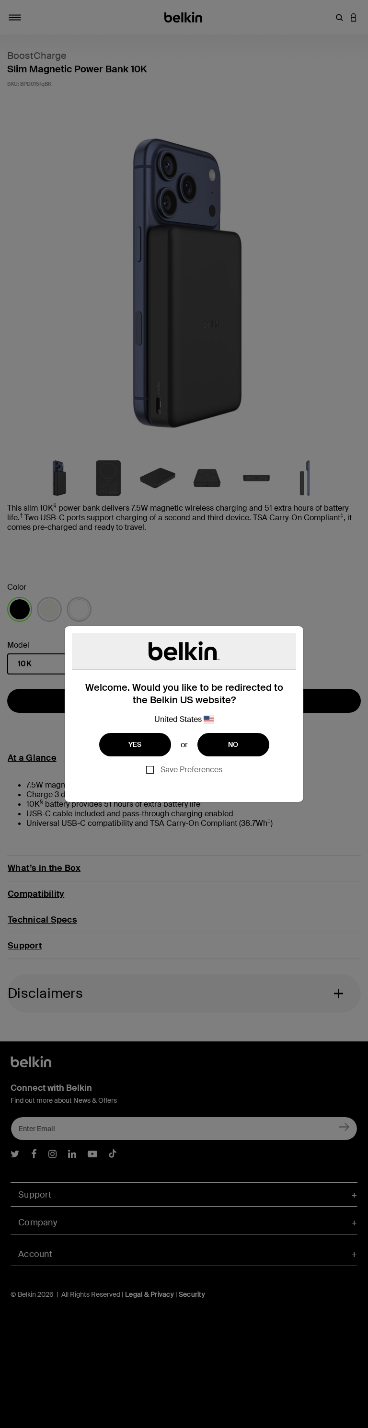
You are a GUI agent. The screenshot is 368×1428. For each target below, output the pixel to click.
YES (135, 744)
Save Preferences (191, 770)
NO (233, 744)
